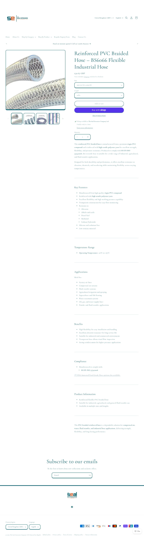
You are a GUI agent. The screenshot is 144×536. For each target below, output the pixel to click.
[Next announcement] (137, 44)
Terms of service (67, 534)
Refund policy (47, 534)
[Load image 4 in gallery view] (54, 118)
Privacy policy (57, 534)
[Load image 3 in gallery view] (41, 118)
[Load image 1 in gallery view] (16, 118)
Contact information (91, 534)
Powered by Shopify (35, 535)
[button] (28, 37)
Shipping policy (78, 534)
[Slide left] (8, 118)
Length (76, 91)
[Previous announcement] (6, 44)
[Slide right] (62, 118)
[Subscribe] (89, 475)
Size (75, 81)
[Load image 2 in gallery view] (29, 118)
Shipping (86, 76)
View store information (85, 128)
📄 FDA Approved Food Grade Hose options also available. (97, 375)
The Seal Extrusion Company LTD (19, 535)
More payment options (99, 115)
